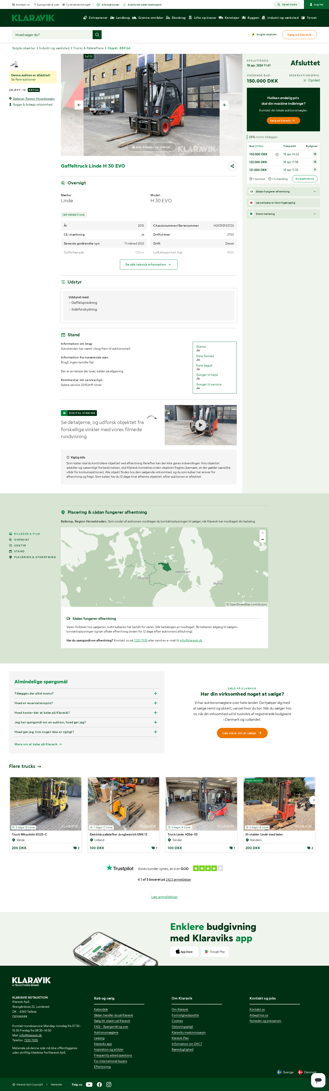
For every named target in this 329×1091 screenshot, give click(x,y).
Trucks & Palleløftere (88, 48)
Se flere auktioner (23, 79)
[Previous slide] (79, 104)
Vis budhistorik (304, 178)
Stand (19, 551)
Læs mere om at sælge (239, 733)
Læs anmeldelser (164, 897)
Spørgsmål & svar (48, 4)
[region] (164, 567)
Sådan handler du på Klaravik (113, 1015)
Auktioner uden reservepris (145, 4)
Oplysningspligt (182, 1026)
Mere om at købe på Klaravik (36, 744)
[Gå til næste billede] (313, 800)
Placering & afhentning (35, 557)
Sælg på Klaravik (280, 120)
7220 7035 (141, 640)
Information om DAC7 (187, 1044)
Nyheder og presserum (265, 1021)
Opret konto (289, 4)
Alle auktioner (110, 4)
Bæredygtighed (182, 1049)
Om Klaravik (180, 1009)
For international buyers (110, 1061)
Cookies (177, 1021)
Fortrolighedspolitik (185, 1015)
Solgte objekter (266, 34)
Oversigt (21, 539)
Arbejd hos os (259, 1015)
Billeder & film (27, 533)
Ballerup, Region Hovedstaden (34, 98)
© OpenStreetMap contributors (246, 604)
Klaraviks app (103, 1044)
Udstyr (20, 545)
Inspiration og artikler (109, 1049)
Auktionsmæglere (106, 1032)
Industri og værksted (54, 48)
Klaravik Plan (180, 1038)
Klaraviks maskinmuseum (189, 1032)
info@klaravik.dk (191, 640)
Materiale (56, 1084)
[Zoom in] (262, 533)
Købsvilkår (101, 1009)
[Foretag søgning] (97, 34)
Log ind (318, 4)
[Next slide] (224, 104)
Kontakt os (23, 4)
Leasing (99, 1038)
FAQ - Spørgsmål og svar (111, 1026)
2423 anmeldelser (178, 880)
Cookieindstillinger (78, 4)
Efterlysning (102, 1066)
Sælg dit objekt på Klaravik (112, 1021)
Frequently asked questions (113, 1055)
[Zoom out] (262, 539)
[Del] (232, 166)
